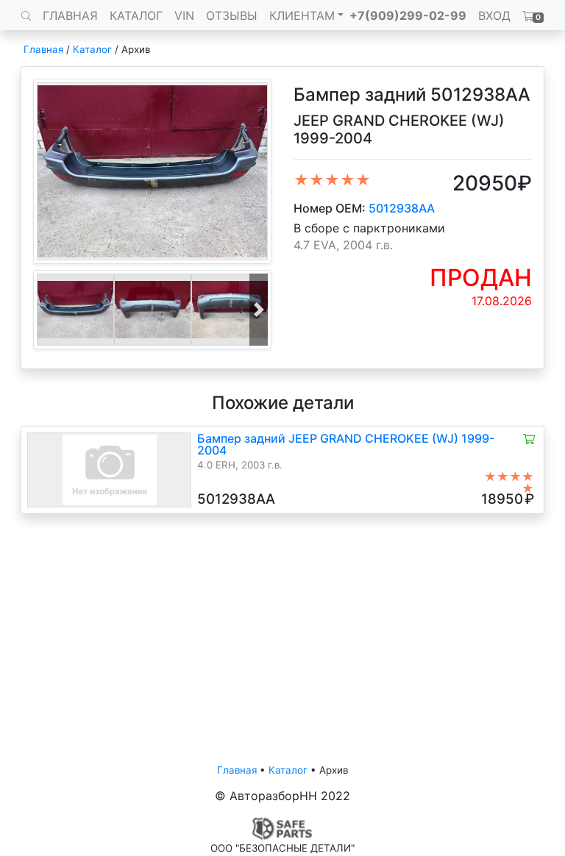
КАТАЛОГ (136, 15)
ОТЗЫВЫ (231, 15)
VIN (184, 15)
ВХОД (494, 15)
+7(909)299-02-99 (407, 15)
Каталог (92, 49)
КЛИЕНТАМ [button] (302, 15)
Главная (43, 49)
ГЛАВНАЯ (70, 15)
